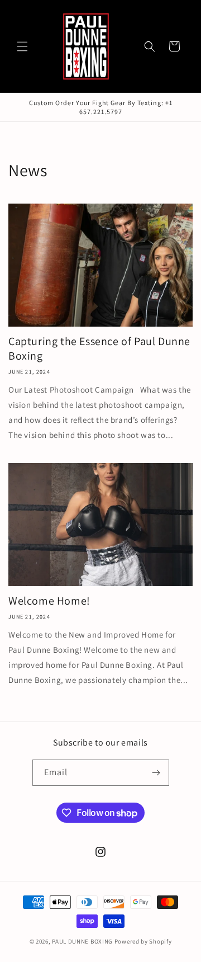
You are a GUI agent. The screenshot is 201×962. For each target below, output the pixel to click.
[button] (22, 46)
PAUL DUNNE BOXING (82, 941)
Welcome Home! (49, 600)
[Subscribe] (156, 773)
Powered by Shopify (143, 941)
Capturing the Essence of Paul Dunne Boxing (99, 348)
